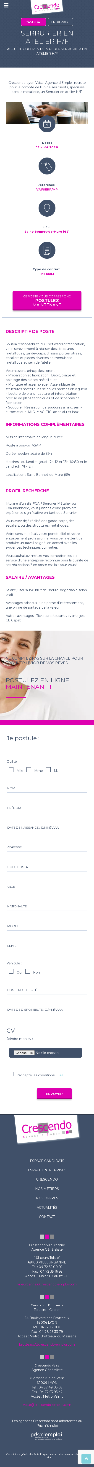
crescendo (47, 1179)
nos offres (47, 1198)
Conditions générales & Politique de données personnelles (43, 1454)
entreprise (60, 22)
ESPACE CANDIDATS (47, 1161)
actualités (47, 1208)
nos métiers (47, 1189)
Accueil (14, 49)
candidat (34, 22)
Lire (60, 1075)
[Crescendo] (47, 8)
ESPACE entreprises (47, 1170)
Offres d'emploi (41, 49)
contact (47, 1217)
